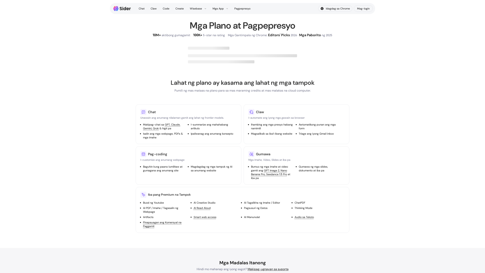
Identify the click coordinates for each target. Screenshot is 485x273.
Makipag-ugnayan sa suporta (268, 269)
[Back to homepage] (122, 8)
